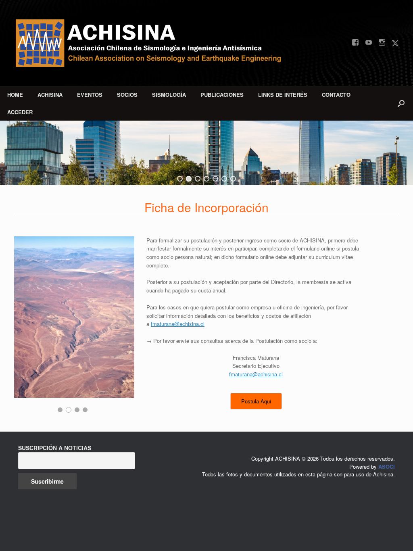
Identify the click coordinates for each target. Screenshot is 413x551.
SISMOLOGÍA (169, 94)
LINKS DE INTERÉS (282, 94)
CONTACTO (336, 94)
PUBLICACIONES (222, 94)
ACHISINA (50, 94)
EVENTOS (89, 94)
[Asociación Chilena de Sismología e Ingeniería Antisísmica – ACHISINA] (155, 43)
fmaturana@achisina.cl (177, 324)
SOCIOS (127, 94)
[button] (401, 103)
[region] (206, 153)
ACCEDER (20, 112)
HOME (15, 94)
